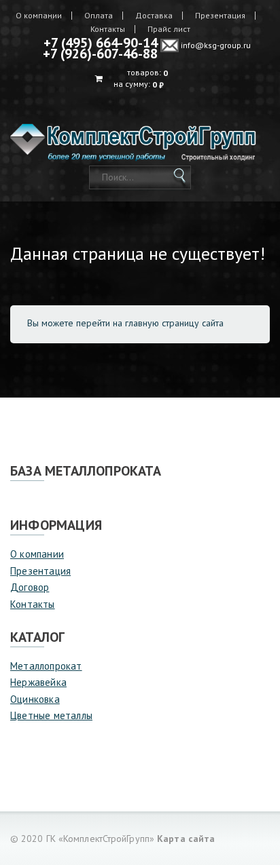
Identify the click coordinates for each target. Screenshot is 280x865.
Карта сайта (186, 838)
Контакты (107, 29)
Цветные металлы (51, 715)
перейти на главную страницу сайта (150, 323)
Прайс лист (168, 29)
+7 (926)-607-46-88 (100, 53)
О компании (39, 16)
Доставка (154, 16)
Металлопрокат (46, 665)
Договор (29, 587)
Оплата (98, 16)
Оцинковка (35, 699)
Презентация (220, 16)
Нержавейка (38, 682)
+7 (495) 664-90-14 (100, 42)
